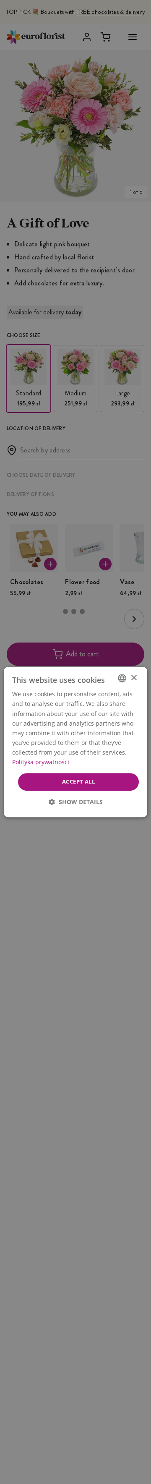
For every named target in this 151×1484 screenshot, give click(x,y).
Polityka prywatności (40, 762)
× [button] (133, 678)
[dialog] (75, 742)
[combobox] (122, 678)
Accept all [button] (78, 781)
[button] (76, 802)
